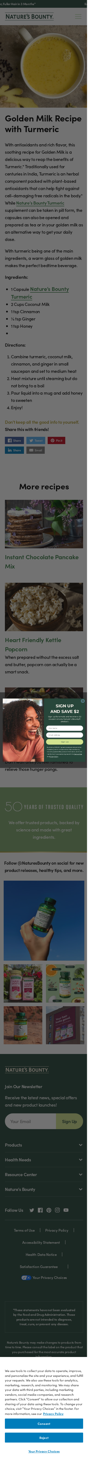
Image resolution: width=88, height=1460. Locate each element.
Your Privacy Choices (44, 1451)
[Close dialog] (82, 701)
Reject (44, 1437)
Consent (44, 1423)
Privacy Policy (53, 1413)
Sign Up (64, 742)
